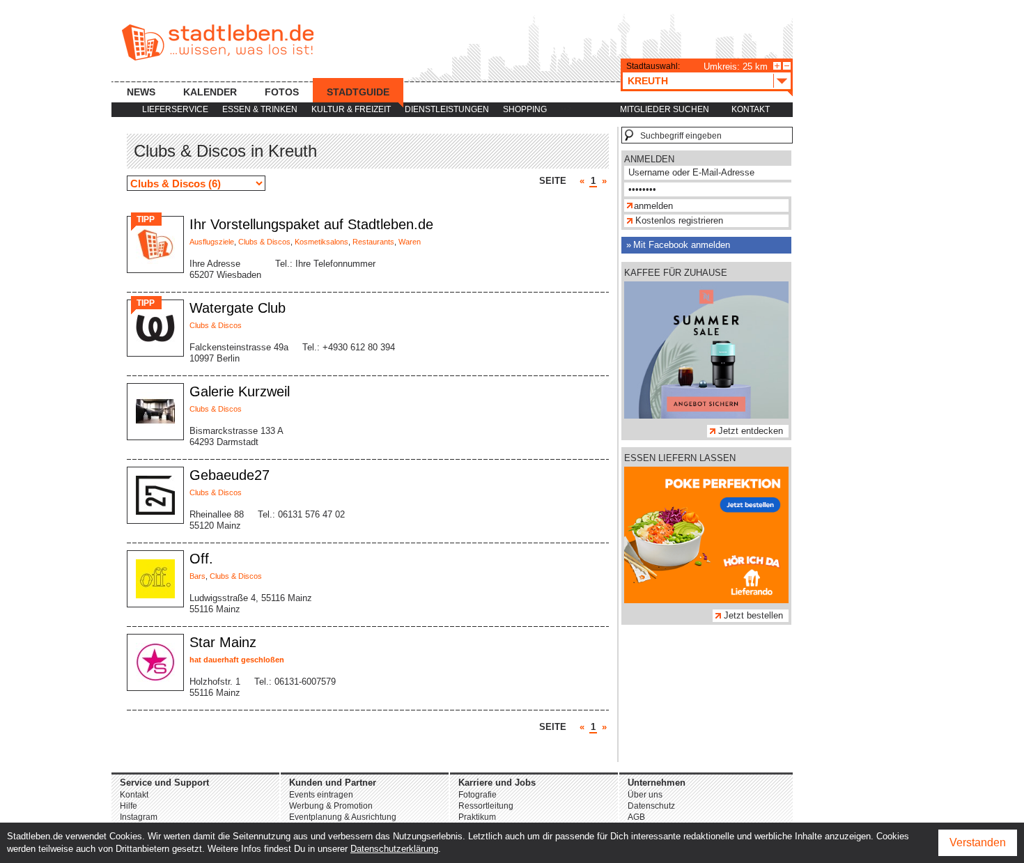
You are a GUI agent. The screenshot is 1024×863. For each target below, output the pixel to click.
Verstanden (977, 842)
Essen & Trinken (259, 109)
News (141, 92)
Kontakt (750, 109)
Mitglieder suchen (664, 109)
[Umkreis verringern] (787, 66)
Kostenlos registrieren (679, 220)
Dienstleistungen (447, 109)
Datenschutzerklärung (394, 848)
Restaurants (373, 242)
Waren (409, 242)
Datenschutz (651, 806)
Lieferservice (175, 109)
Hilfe (128, 806)
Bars (197, 576)
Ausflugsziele (211, 242)
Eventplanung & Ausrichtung (342, 817)
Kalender (210, 92)
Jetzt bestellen (753, 615)
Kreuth (648, 80)
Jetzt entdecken (750, 431)
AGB (636, 817)
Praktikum (477, 817)
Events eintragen (321, 795)
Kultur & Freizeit (351, 109)
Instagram (138, 817)
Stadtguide (358, 92)
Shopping (525, 109)
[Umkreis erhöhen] (777, 66)
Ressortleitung (485, 806)
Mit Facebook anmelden (681, 245)
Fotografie (477, 795)
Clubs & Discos (264, 242)
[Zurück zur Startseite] (217, 42)
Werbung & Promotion (331, 806)
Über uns (645, 795)
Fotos (282, 92)
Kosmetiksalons (321, 242)
